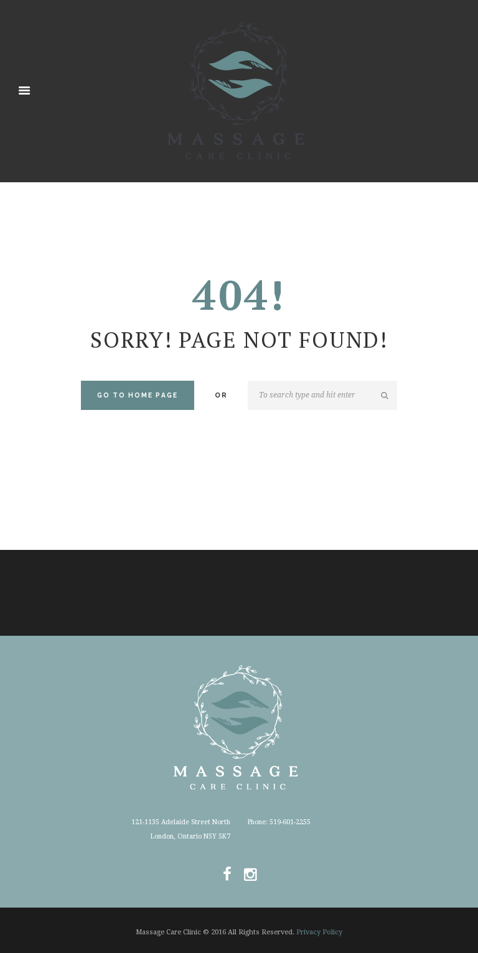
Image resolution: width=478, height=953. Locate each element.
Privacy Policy (319, 932)
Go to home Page (137, 395)
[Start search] (386, 395)
